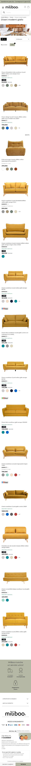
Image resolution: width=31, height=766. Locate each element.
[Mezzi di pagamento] (15, 725)
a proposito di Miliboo (9, 699)
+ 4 (19, 557)
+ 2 (19, 128)
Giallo (12, 44)
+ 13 (19, 85)
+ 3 (19, 390)
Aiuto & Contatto (8, 703)
